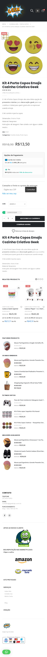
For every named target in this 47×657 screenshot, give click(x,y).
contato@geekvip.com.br (11, 503)
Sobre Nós (8, 591)
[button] (32, 10)
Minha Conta (9, 596)
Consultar (31, 189)
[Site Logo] (14, 10)
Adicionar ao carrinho (30, 218)
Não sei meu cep (9, 193)
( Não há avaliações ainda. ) (11, 93)
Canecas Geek (5, 307)
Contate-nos (8, 594)
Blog (6, 603)
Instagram (9, 515)
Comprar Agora (23, 224)
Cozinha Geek (14, 135)
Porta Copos (24, 135)
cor (3, 204)
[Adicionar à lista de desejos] (21, 307)
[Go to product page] (7, 346)
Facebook (5, 515)
